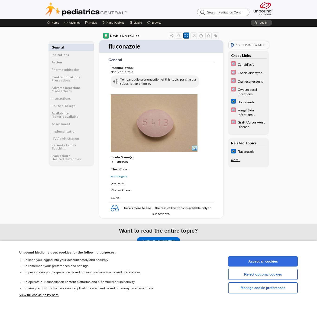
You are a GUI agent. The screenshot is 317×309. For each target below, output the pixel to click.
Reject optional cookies (263, 274)
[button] (155, 23)
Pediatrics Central (103, 9)
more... (235, 160)
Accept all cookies (263, 261)
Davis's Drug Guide (124, 36)
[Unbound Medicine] (263, 8)
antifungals (119, 176)
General (58, 47)
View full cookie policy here (39, 295)
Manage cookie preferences (263, 288)
